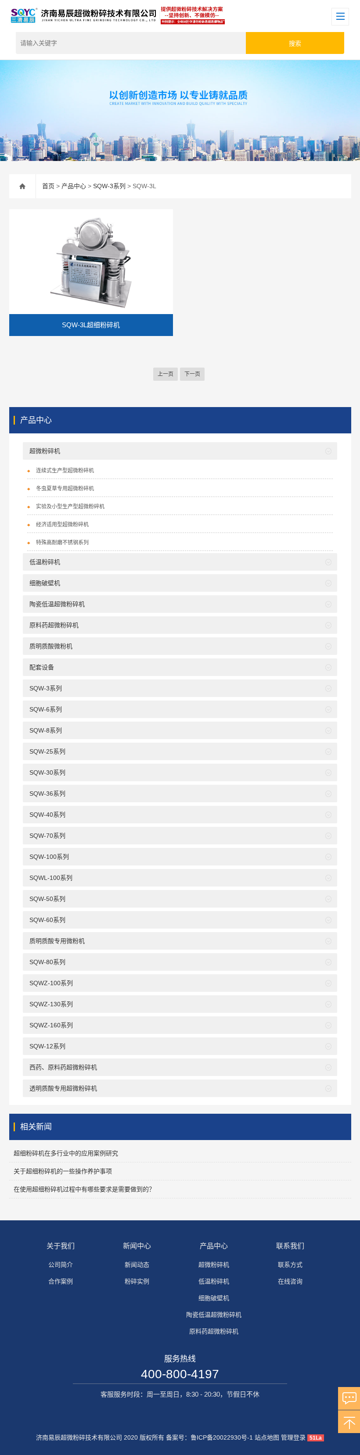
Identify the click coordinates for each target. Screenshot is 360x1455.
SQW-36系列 (47, 793)
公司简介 (60, 1264)
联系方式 (290, 1264)
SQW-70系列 (47, 835)
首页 (48, 185)
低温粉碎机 (44, 561)
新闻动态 (137, 1264)
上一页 (165, 374)
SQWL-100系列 (50, 877)
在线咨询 (290, 1281)
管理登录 (293, 1437)
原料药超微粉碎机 (54, 625)
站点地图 (267, 1437)
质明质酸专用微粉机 (57, 940)
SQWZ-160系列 (51, 1025)
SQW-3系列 (109, 185)
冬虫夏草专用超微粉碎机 (65, 489)
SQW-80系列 (47, 961)
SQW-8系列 (45, 730)
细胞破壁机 (44, 582)
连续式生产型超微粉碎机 (65, 471)
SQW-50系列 (47, 898)
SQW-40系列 (47, 814)
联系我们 (290, 1246)
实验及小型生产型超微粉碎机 (70, 507)
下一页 (192, 374)
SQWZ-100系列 (51, 983)
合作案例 (60, 1281)
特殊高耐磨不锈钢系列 (62, 543)
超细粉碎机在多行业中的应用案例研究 (66, 1153)
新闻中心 (137, 1246)
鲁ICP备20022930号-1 (222, 1437)
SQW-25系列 (47, 751)
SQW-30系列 (47, 772)
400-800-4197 (180, 1374)
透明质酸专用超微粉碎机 (63, 1088)
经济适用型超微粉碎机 (62, 525)
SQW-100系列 (49, 856)
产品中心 (73, 185)
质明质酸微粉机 (50, 646)
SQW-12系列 (47, 1046)
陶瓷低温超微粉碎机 (57, 604)
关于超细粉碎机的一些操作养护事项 (63, 1171)
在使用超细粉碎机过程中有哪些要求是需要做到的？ (84, 1189)
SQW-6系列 (45, 709)
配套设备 (41, 667)
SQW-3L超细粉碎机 (91, 325)
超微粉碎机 (44, 450)
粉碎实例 (137, 1281)
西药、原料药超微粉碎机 (63, 1067)
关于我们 (61, 1246)
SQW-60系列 (47, 919)
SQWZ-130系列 (51, 1004)
